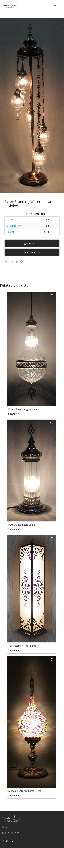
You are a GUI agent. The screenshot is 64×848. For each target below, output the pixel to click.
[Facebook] (3, 841)
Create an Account (32, 252)
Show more (13, 413)
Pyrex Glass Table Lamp (21, 524)
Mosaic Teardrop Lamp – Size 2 (25, 790)
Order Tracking (10, 833)
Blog (4, 827)
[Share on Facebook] (12, 261)
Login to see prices (32, 243)
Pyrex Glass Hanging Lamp (23, 409)
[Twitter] (12, 841)
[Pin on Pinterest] (21, 261)
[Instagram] (7, 841)
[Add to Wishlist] (7, 261)
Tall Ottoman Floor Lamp (22, 645)
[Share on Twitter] (17, 261)
